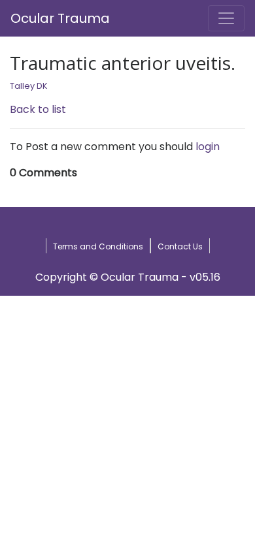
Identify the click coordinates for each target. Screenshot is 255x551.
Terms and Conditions (98, 246)
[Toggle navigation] (226, 18)
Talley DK (29, 85)
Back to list (38, 109)
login (208, 146)
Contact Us (180, 246)
